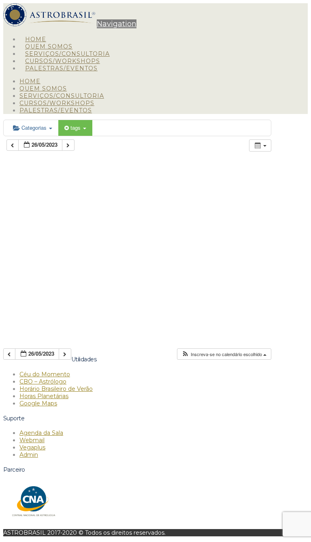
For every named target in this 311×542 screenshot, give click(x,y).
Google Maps (38, 403)
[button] (116, 23)
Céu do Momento (44, 374)
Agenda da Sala (41, 433)
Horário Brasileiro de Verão (56, 388)
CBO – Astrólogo (42, 381)
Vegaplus (32, 447)
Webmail (32, 440)
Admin (28, 454)
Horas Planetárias (43, 396)
